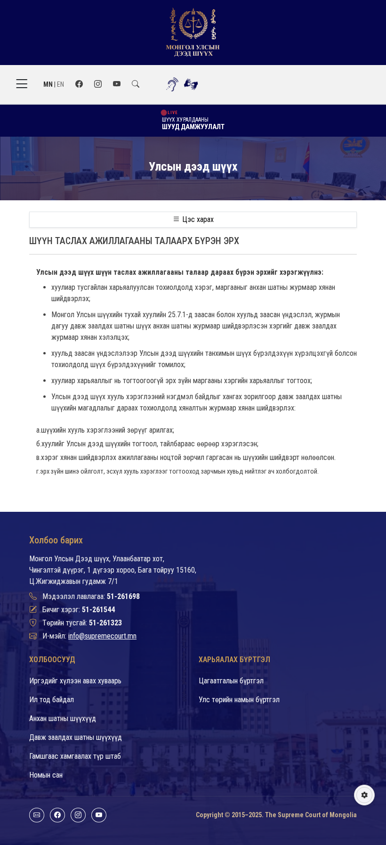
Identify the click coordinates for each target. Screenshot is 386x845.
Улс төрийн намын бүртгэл (239, 699)
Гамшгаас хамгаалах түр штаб (75, 756)
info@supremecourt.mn (102, 636)
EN (60, 84)
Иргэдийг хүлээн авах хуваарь (75, 680)
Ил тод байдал (51, 699)
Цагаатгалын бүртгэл (231, 680)
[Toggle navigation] (22, 84)
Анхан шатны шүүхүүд (62, 718)
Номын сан (46, 775)
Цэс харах (197, 219)
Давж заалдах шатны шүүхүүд (75, 737)
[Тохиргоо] (364, 795)
